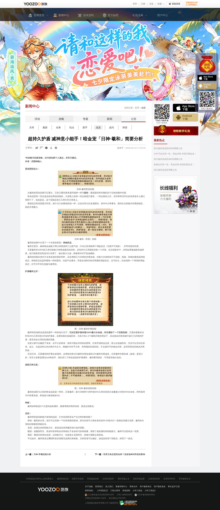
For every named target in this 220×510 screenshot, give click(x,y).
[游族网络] (36, 4)
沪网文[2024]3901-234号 (95, 498)
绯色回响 (126, 490)
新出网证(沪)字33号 (117, 498)
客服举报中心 (121, 486)
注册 (143, 4)
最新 (45, 127)
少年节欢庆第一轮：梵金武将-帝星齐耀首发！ (175, 154)
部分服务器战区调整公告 (165, 170)
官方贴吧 (113, 15)
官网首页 (39, 15)
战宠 (98, 127)
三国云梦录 (115, 490)
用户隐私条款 (160, 486)
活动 (37, 118)
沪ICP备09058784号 (146, 495)
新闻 (109, 118)
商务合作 (133, 486)
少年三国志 (137, 490)
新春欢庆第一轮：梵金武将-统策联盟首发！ (174, 164)
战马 (111, 127)
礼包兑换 (137, 15)
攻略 (61, 118)
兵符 (31, 127)
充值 (151, 4)
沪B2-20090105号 (124, 495)
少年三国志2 (150, 490)
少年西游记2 (102, 490)
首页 (137, 108)
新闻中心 (63, 15)
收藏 (159, 4)
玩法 (71, 127)
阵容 (125, 127)
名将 (58, 127)
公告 (133, 118)
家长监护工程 (174, 486)
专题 (85, 118)
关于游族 (89, 486)
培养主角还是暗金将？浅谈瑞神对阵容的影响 (124, 454)
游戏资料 (88, 15)
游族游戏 (176, 4)
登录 (135, 4)
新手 (85, 127)
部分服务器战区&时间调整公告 (168, 148)
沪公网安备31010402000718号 (101, 495)
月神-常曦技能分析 (42, 454)
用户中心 (162, 15)
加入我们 (109, 486)
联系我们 (99, 486)
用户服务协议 (145, 486)
